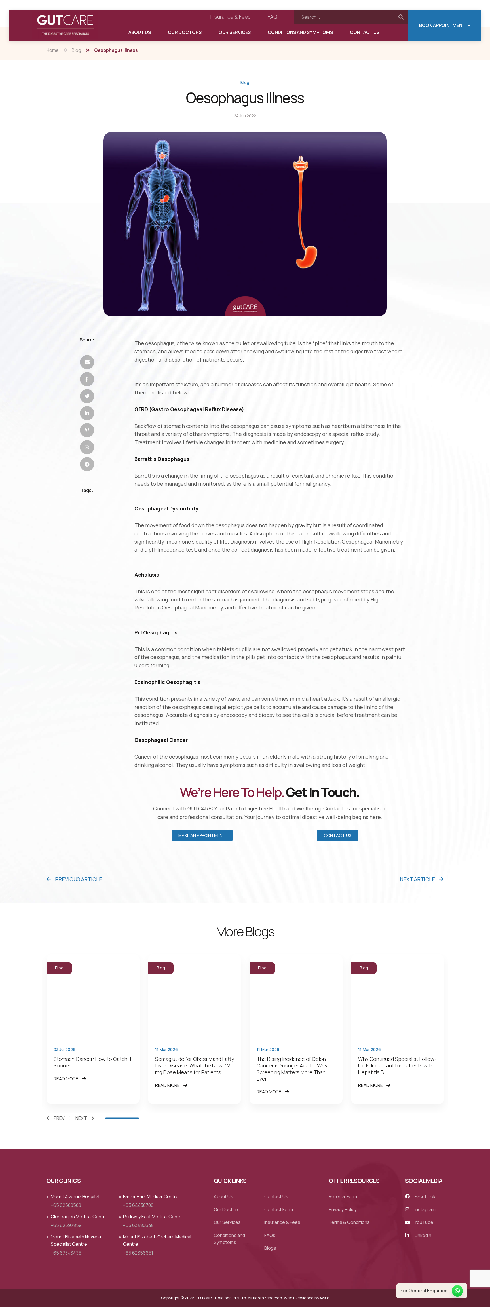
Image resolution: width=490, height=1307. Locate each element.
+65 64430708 (138, 1205)
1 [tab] (122, 1118)
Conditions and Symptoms (300, 32)
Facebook (425, 1196)
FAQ (272, 16)
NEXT (81, 1118)
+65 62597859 (66, 1225)
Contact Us (364, 32)
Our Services (235, 32)
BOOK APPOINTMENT (442, 25)
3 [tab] (190, 1118)
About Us (139, 32)
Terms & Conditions (349, 1222)
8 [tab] (359, 1118)
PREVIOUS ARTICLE (78, 879)
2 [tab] (156, 1118)
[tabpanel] (93, 1029)
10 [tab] (426, 1118)
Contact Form (278, 1209)
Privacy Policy (343, 1209)
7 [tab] (325, 1118)
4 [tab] (223, 1118)
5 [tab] (257, 1118)
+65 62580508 (66, 1205)
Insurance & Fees (230, 16)
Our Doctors (185, 32)
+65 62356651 (138, 1253)
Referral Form (343, 1196)
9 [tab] (392, 1118)
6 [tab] (291, 1118)
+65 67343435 (66, 1253)
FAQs (269, 1235)
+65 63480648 (138, 1225)
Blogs (270, 1248)
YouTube (423, 1222)
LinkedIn (422, 1235)
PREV (59, 1118)
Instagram (425, 1209)
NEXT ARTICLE (418, 879)
